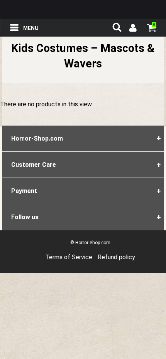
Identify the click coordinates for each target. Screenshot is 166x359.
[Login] (132, 28)
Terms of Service (68, 257)
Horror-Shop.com (83, 9)
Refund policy (116, 257)
